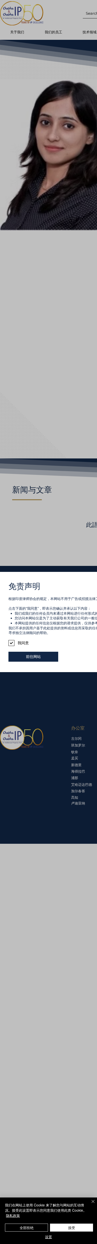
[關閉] (90, 1204)
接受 (71, 1227)
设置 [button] (48, 1236)
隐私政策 (13, 1215)
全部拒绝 (27, 1227)
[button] (33, 657)
